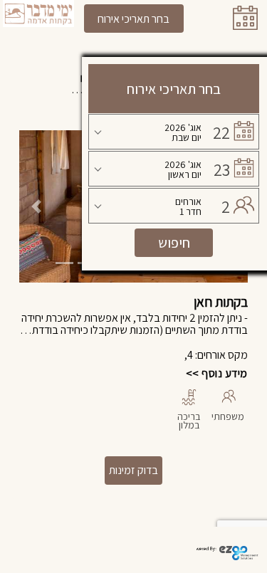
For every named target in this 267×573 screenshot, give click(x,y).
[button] (36, 206)
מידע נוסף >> (217, 373)
